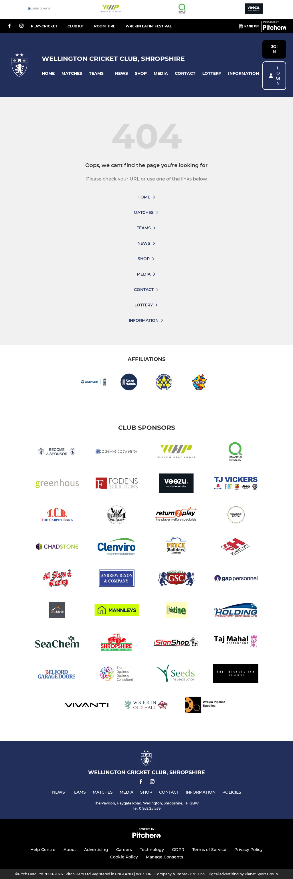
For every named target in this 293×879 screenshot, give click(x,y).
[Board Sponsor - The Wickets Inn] (236, 674)
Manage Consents (164, 857)
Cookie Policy (124, 857)
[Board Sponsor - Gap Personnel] (236, 579)
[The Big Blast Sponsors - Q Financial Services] (182, 9)
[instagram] (21, 26)
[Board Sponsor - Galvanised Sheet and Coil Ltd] (176, 579)
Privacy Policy (248, 849)
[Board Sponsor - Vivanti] (87, 706)
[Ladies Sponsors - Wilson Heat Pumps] (111, 9)
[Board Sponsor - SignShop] (176, 642)
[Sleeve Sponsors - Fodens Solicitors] (117, 484)
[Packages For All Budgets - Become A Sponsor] (57, 452)
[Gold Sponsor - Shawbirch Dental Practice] (236, 516)
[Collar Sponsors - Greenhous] (57, 484)
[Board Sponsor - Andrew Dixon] (117, 579)
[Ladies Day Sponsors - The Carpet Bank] (57, 516)
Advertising (96, 849)
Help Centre (43, 849)
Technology (152, 849)
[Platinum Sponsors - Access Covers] (39, 9)
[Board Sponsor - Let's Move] (57, 611)
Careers (124, 849)
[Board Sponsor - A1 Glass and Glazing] (57, 579)
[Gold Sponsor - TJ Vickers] (236, 484)
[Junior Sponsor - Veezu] (254, 9)
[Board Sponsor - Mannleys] (117, 611)
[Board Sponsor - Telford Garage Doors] (57, 674)
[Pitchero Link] (274, 28)
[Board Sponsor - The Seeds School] (176, 674)
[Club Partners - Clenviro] (117, 547)
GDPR (178, 849)
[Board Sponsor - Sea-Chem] (57, 642)
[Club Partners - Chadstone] (57, 547)
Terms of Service (209, 849)
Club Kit (76, 26)
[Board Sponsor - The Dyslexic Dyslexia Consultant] (117, 674)
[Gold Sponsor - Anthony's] (117, 516)
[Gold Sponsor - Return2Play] (176, 516)
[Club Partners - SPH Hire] (236, 547)
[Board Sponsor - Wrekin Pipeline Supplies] (206, 706)
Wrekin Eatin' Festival (149, 26)
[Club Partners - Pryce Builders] (176, 547)
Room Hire (104, 26)
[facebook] (9, 26)
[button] (48, 73)
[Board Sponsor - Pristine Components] (176, 611)
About (70, 849)
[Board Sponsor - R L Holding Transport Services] (236, 611)
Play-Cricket (44, 26)
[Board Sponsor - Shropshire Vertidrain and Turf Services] (117, 642)
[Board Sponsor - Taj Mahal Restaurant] (236, 642)
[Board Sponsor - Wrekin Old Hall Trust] (146, 706)
